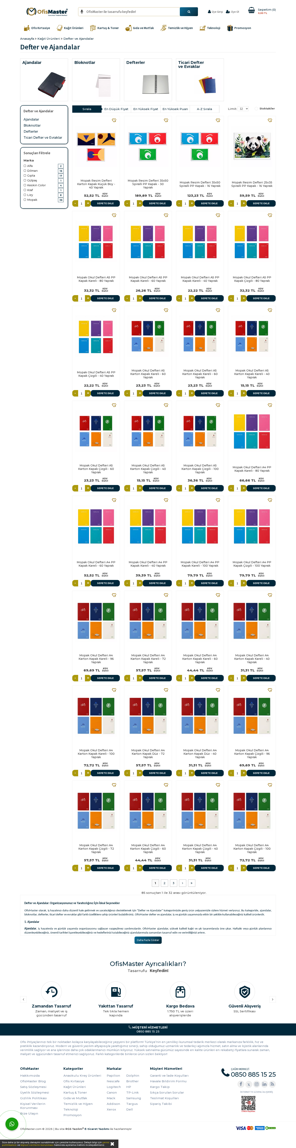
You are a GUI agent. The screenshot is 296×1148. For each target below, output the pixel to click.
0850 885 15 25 (149, 1029)
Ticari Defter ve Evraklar (43, 137)
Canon (112, 1092)
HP (128, 1087)
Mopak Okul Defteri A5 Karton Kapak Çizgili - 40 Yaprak (148, 469)
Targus (132, 1104)
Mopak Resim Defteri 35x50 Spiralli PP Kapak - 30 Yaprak (148, 184)
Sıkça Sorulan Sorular (167, 1092)
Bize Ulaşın (29, 1113)
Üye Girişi (217, 12)
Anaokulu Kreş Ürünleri (82, 1075)
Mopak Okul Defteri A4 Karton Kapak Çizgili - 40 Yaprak (200, 848)
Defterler (31, 131)
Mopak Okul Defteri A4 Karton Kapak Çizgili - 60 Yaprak (148, 848)
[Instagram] (256, 1084)
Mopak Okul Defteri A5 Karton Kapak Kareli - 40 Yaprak (252, 374)
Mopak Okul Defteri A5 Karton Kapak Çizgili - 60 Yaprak (96, 469)
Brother (132, 1081)
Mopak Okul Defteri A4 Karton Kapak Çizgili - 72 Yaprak (96, 848)
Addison (113, 1104)
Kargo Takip (160, 1087)
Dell (129, 1109)
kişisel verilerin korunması (37, 1145)
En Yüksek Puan (175, 109)
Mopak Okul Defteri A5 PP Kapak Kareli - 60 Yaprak (148, 279)
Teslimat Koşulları (164, 1098)
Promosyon (72, 1115)
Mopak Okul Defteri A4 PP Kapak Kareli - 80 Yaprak (252, 469)
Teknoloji (70, 1109)
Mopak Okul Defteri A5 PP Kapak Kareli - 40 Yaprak (200, 279)
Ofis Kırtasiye (73, 1081)
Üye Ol (235, 12)
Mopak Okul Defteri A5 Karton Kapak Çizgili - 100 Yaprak (200, 469)
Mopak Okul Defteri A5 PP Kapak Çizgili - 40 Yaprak (96, 374)
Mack (111, 1098)
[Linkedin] (264, 1084)
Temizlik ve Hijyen (78, 1104)
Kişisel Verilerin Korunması (32, 1106)
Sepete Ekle (105, 203)
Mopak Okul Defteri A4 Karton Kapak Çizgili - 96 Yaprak (252, 753)
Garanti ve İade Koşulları (169, 1075)
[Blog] (272, 1084)
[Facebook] (240, 1084)
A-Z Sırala (204, 109)
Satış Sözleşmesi (33, 1087)
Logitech (114, 1087)
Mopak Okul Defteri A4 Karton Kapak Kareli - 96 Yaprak (96, 659)
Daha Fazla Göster (148, 940)
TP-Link (132, 1092)
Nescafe (113, 1081)
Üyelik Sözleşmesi (34, 1092)
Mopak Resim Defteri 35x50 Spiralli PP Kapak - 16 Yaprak (199, 184)
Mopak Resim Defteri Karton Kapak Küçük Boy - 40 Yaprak (96, 184)
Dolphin (132, 1075)
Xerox (111, 1109)
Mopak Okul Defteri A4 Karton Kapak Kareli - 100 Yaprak (96, 753)
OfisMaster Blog (33, 1081)
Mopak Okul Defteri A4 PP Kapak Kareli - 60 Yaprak (96, 563)
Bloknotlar (32, 125)
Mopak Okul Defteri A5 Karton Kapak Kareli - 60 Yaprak (148, 374)
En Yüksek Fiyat (145, 109)
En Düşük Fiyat (116, 109)
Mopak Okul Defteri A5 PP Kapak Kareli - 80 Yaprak (96, 279)
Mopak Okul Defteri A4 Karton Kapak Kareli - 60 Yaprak (200, 659)
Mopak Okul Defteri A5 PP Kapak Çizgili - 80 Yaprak (252, 279)
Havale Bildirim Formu (168, 1081)
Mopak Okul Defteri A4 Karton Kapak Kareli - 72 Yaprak (148, 659)
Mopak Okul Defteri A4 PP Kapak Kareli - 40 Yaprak (148, 563)
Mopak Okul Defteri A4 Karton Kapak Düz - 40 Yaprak (200, 753)
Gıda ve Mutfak (75, 1098)
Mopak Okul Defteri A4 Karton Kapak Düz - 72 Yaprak (148, 753)
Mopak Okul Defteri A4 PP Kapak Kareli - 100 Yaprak (200, 563)
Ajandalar (31, 119)
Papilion (113, 1075)
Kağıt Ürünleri (74, 1087)
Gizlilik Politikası (33, 1098)
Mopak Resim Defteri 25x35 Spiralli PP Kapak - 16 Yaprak (251, 184)
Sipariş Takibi (161, 1104)
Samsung (133, 1098)
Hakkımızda (30, 1075)
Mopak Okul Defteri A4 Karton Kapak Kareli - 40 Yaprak (252, 659)
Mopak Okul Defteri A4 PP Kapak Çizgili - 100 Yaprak (252, 563)
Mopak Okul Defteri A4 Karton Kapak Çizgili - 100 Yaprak (252, 848)
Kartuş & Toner (75, 1092)
